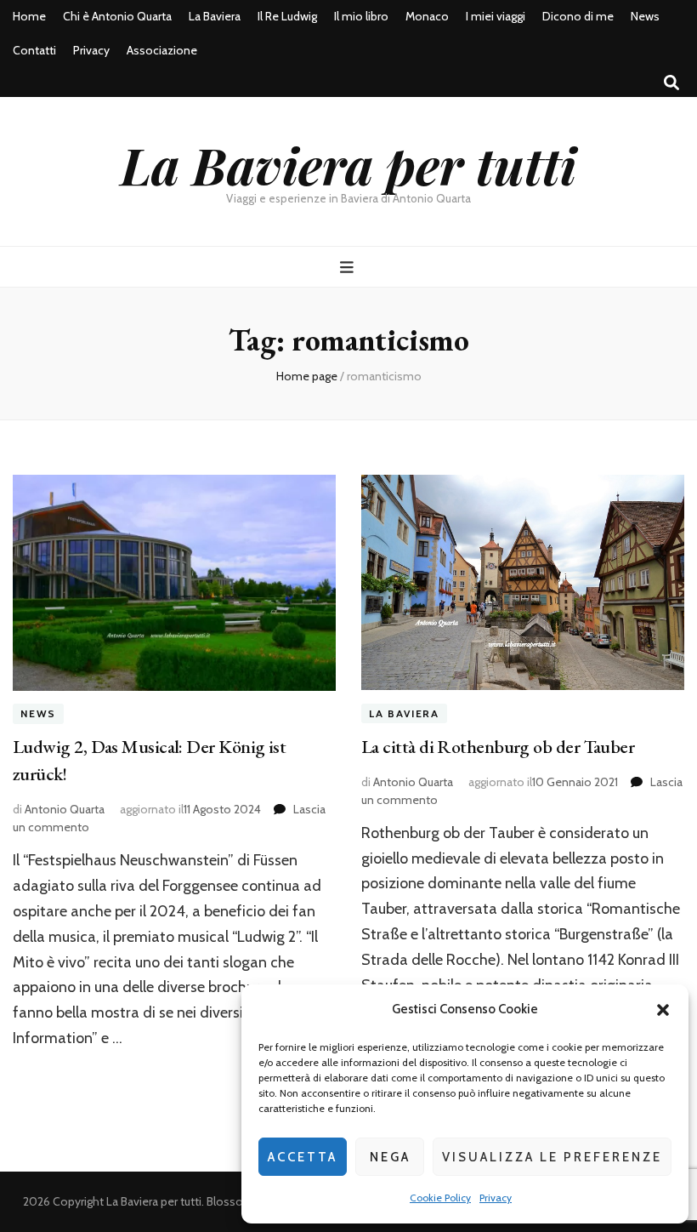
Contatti (34, 50)
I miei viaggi (495, 16)
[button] (663, 1009)
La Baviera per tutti (348, 164)
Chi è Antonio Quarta (117, 16)
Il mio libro (361, 16)
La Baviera (215, 16)
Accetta (302, 1157)
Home (29, 16)
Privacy (495, 1197)
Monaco (427, 16)
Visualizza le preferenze (552, 1157)
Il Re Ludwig (287, 16)
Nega (390, 1157)
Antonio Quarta (65, 809)
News (645, 16)
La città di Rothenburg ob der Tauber (497, 746)
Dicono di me (578, 16)
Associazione (162, 50)
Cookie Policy (440, 1197)
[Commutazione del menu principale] (349, 268)
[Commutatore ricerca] (671, 83)
